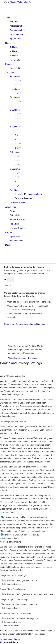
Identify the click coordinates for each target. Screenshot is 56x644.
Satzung (41, 324)
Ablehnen (23, 357)
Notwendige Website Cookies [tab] (13, 421)
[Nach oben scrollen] (1, 341)
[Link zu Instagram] (6, 254)
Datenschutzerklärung (26, 324)
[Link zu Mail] (6, 258)
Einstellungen (33, 357)
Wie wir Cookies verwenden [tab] (12, 375)
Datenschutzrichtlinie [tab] (9, 625)
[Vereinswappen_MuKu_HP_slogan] (27, 1)
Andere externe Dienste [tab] (10, 541)
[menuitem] (28, 28)
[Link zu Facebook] (6, 251)
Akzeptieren (13, 357)
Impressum (9, 324)
